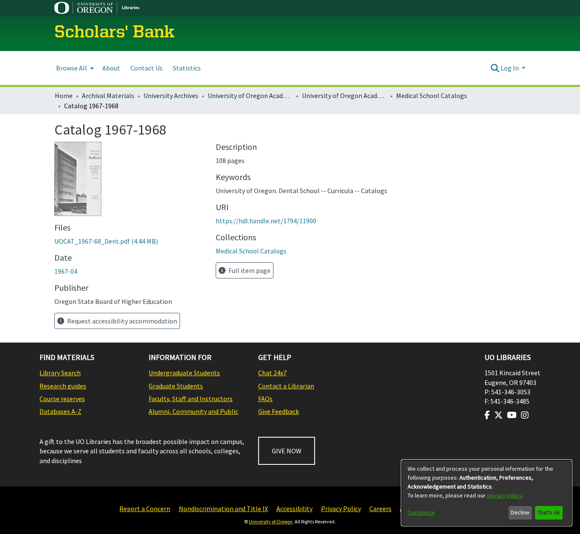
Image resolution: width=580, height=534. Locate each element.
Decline (520, 512)
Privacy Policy (341, 508)
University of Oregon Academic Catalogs (344, 95)
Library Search (60, 372)
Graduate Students (176, 386)
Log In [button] (510, 68)
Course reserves (62, 398)
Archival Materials (108, 95)
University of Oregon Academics (250, 95)
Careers (380, 508)
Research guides (62, 386)
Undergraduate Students (184, 372)
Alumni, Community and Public (193, 411)
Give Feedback (278, 411)
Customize (421, 512)
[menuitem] (74, 68)
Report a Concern (144, 508)
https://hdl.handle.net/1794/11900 (266, 220)
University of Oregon (271, 521)
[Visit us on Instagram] (525, 415)
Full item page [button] (248, 270)
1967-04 (65, 271)
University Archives (171, 95)
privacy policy (504, 495)
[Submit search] (495, 68)
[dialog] (487, 493)
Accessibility (294, 508)
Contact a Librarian (286, 386)
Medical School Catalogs (431, 95)
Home (64, 95)
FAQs (265, 398)
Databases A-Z (60, 411)
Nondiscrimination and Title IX (223, 508)
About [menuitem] (111, 68)
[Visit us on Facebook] (487, 415)
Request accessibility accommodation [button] (121, 321)
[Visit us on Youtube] (512, 415)
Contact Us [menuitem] (146, 68)
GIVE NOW (286, 451)
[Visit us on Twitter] (498, 415)
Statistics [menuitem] (187, 68)
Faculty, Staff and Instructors (191, 398)
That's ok (548, 512)
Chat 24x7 (272, 372)
